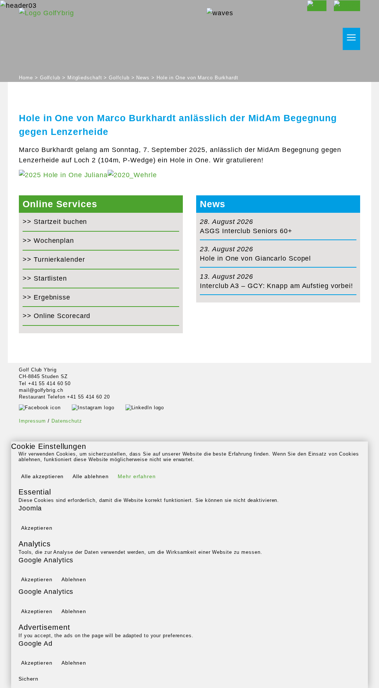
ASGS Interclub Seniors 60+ (246, 231)
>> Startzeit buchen (55, 221)
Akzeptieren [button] (37, 528)
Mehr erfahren (137, 476)
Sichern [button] (28, 679)
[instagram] (98, 407)
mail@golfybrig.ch (41, 390)
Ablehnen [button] (73, 579)
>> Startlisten (45, 278)
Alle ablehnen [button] (91, 476)
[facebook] (45, 407)
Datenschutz (66, 421)
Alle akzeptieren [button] (42, 476)
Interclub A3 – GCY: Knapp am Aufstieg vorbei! (276, 286)
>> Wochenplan (48, 240)
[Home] (46, 12)
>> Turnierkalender (54, 259)
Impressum (32, 421)
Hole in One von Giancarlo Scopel (255, 258)
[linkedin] (150, 407)
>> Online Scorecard (56, 316)
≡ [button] (351, 38)
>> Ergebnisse (46, 297)
